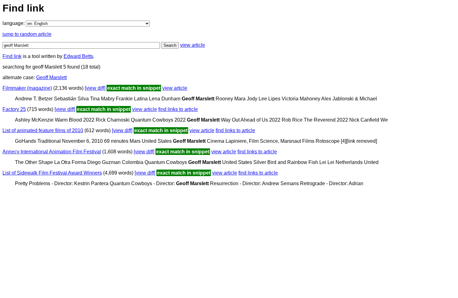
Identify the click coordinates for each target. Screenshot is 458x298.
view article (192, 45)
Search (170, 45)
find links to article (178, 109)
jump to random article (26, 34)
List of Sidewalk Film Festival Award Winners (52, 172)
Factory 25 (14, 109)
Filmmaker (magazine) (27, 88)
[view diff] (95, 88)
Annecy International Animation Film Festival (51, 151)
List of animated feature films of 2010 (42, 130)
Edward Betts (78, 56)
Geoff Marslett (51, 77)
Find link (11, 56)
